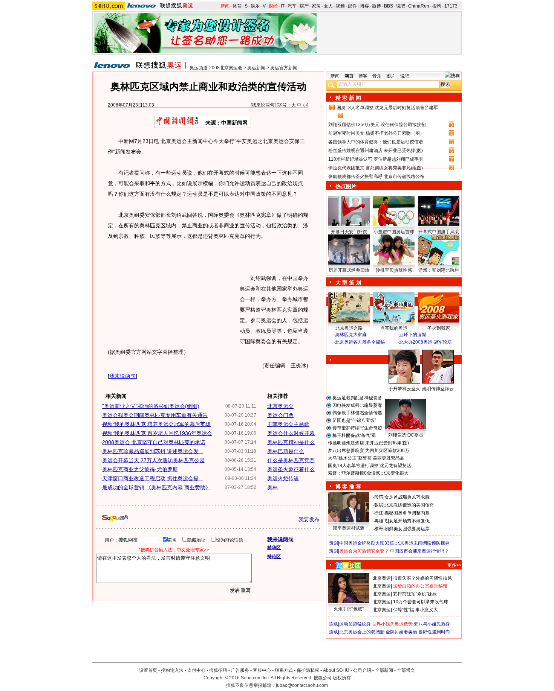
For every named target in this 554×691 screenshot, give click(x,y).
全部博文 (406, 670)
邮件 (352, 6)
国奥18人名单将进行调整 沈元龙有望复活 (369, 465)
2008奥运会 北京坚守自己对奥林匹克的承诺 (153, 442)
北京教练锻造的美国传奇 (409, 505)
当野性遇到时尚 (434, 632)
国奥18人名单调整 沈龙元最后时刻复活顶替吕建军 (387, 107)
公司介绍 (362, 670)
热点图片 (346, 186)
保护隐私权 (308, 670)
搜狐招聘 (218, 670)
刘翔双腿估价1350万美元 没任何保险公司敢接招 (377, 124)
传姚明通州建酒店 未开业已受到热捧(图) (368, 443)
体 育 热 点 (397, 396)
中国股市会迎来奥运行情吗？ (419, 551)
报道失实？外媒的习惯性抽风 (422, 578)
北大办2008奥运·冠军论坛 (425, 342)
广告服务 (240, 670)
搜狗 (436, 6)
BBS (388, 6)
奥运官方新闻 (283, 67)
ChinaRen (418, 6)
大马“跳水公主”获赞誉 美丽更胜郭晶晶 (366, 458)
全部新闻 (384, 670)
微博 (376, 6)
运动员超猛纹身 (355, 624)
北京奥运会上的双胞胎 (361, 632)
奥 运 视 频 (348, 349)
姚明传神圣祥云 (438, 388)
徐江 (378, 513)
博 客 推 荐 (348, 487)
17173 (451, 6)
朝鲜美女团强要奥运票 (407, 528)
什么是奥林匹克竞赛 (291, 460)
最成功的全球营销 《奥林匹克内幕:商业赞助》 (156, 487)
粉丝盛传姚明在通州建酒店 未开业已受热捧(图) (375, 150)
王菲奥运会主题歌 (288, 424)
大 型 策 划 (348, 283)
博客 (364, 6)
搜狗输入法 (172, 670)
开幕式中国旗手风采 (438, 231)
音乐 (376, 76)
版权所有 (342, 677)
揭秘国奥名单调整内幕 (407, 513)
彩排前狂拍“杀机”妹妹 (415, 594)
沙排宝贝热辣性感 (394, 270)
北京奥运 (382, 578)
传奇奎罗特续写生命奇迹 (357, 428)
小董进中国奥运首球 (393, 231)
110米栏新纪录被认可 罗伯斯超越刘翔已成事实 (375, 159)
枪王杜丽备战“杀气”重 (354, 435)
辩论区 (274, 556)
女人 (328, 6)
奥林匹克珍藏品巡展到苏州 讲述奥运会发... (152, 451)
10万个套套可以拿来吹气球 (420, 601)
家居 (316, 6)
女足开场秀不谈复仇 (409, 521)
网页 (349, 76)
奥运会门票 (280, 415)
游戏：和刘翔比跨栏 (438, 270)
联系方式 (284, 670)
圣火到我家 (438, 328)
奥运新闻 (256, 67)
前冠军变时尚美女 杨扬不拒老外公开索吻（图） (376, 133)
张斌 (378, 505)
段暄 (378, 497)
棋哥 (378, 528)
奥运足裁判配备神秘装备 (357, 397)
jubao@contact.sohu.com (302, 685)
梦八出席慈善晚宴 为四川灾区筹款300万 (368, 450)
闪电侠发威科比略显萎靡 (357, 405)
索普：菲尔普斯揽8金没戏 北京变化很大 (368, 473)
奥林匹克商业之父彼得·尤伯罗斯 (140, 469)
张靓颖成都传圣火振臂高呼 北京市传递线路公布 (376, 176)
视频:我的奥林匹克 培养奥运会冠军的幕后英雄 (156, 424)
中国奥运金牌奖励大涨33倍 (366, 543)
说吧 (400, 6)
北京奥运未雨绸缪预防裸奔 (422, 543)
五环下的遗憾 (412, 334)
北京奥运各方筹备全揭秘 (360, 342)
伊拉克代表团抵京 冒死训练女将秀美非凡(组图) (375, 167)
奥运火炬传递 (283, 478)
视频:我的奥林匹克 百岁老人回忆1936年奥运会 (157, 433)
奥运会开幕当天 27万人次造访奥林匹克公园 (153, 460)
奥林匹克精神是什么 (291, 442)
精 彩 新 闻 (348, 98)
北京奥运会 (280, 406)
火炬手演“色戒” (349, 609)
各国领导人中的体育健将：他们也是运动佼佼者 (375, 142)
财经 (273, 6)
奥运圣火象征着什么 (291, 469)
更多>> (454, 565)
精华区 (274, 547)
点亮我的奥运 (393, 328)
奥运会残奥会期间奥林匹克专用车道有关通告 (155, 415)
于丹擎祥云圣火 (404, 388)
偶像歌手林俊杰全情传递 (357, 413)
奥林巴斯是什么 (285, 451)
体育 (237, 6)
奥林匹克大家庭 (351, 334)
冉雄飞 (381, 521)
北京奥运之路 (349, 328)
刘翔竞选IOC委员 (405, 435)
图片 (390, 76)
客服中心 (262, 670)
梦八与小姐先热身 (432, 624)
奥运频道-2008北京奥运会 (216, 67)
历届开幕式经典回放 (349, 270)
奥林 (272, 487)
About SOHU (336, 670)
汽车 (292, 6)
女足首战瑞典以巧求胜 (407, 497)
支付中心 (196, 670)
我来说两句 (263, 105)
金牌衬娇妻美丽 (401, 632)
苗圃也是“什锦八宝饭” (354, 420)
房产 (304, 6)
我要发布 (309, 519)
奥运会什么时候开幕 (291, 433)
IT (283, 6)
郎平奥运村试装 (348, 528)
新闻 (225, 6)
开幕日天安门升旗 (349, 231)
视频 (340, 6)
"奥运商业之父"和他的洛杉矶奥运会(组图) (150, 406)
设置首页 (148, 670)
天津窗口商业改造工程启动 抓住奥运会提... (152, 478)
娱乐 (255, 6)
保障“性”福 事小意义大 (415, 609)
